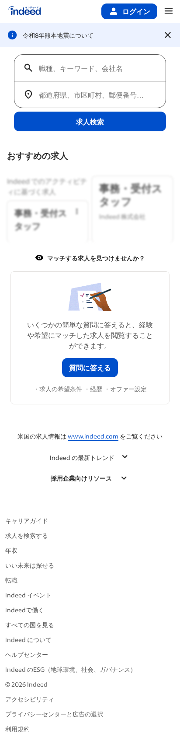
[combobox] (93, 68)
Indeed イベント (28, 595)
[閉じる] (168, 35)
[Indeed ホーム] (24, 11)
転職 (11, 580)
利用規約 (17, 729)
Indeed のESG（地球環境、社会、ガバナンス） (70, 669)
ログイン (136, 11)
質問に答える (90, 367)
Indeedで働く (24, 610)
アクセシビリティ (29, 699)
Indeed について (28, 639)
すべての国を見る (29, 625)
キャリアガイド (26, 520)
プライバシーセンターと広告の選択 (54, 714)
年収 (11, 550)
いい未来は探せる (29, 565)
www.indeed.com (93, 436)
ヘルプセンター (26, 654)
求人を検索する (26, 535)
